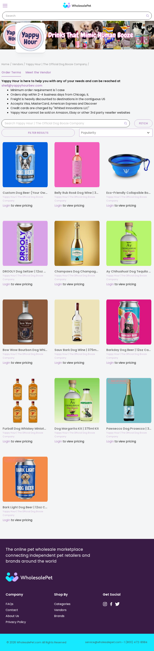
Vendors (17, 64)
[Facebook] (111, 604)
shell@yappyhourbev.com (22, 85)
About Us (12, 616)
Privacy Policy (16, 622)
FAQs (9, 604)
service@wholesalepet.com (103, 642)
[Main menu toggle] (5, 5)
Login (6, 205)
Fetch (143, 123)
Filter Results (38, 133)
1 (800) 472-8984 (135, 642)
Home (5, 64)
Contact (12, 610)
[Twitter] (117, 604)
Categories (62, 604)
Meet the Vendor (38, 72)
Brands (59, 616)
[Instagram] (105, 604)
